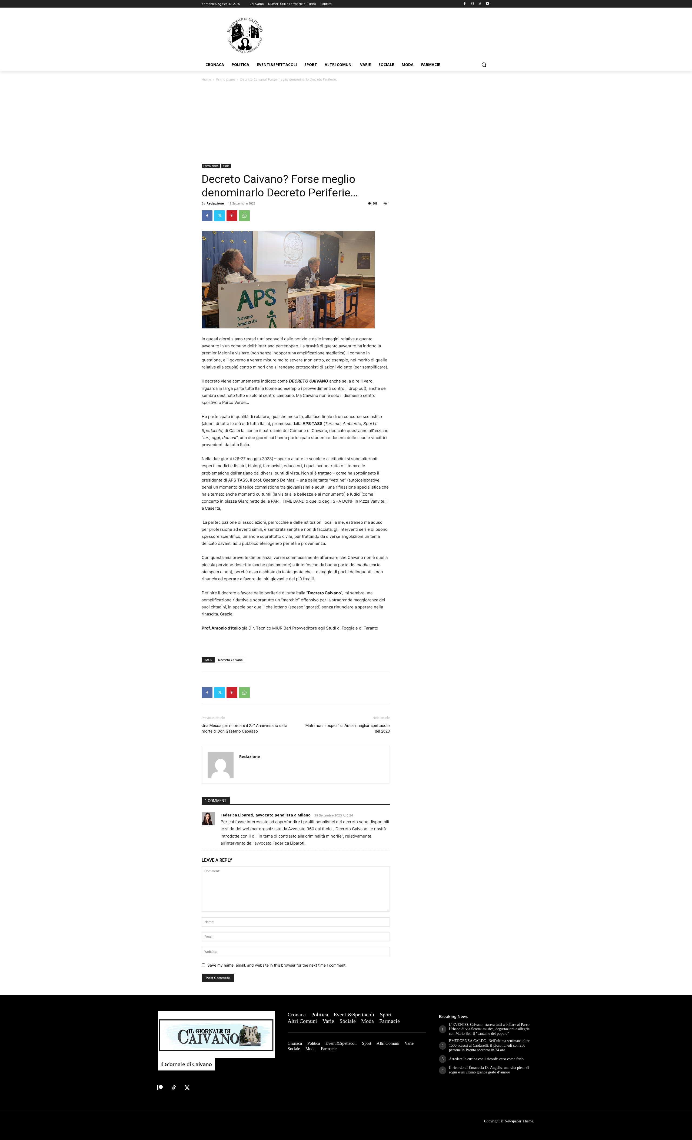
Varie (226, 166)
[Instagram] (472, 4)
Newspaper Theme (519, 1121)
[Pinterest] (232, 215)
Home (206, 79)
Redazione (215, 203)
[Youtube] (487, 4)
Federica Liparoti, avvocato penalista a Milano (266, 815)
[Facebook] (465, 4)
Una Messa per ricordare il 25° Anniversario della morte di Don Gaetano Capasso (244, 728)
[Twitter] (219, 215)
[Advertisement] (346, 123)
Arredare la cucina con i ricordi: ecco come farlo (486, 1059)
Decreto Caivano (230, 660)
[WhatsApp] (244, 215)
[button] (483, 64)
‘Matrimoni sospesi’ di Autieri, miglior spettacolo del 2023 (347, 728)
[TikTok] (480, 4)
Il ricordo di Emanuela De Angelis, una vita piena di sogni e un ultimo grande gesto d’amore (489, 1070)
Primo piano (225, 79)
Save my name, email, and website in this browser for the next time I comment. (277, 965)
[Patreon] (160, 1088)
